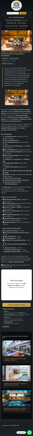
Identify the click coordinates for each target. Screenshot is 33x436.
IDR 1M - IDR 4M (14, 58)
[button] (29, 432)
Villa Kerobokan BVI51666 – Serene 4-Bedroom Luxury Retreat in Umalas (15, 409)
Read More (6, 326)
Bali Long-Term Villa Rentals (16, 20)
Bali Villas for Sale (11, 23)
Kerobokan (11, 60)
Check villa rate (8, 63)
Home (10, 17)
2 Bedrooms (5, 58)
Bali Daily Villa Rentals (18, 17)
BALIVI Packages (23, 25)
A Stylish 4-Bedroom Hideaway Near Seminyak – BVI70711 (15, 359)
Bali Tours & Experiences (11, 25)
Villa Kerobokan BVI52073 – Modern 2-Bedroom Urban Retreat (15, 384)
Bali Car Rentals (22, 23)
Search (23, 13)
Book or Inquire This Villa (17, 305)
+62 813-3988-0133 (14, 425)
